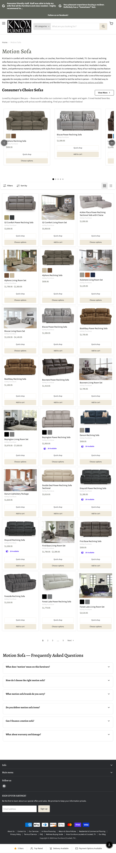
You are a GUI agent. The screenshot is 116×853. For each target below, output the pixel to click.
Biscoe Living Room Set (14, 331)
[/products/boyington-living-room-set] (20, 420)
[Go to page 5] (63, 179)
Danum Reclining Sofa (89, 435)
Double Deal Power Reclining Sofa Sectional (57, 487)
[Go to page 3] (58, 179)
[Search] (103, 26)
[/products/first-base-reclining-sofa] (95, 530)
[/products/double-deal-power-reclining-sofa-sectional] (58, 476)
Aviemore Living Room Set (91, 279)
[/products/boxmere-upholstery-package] (95, 369)
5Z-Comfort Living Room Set (54, 222)
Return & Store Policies (67, 831)
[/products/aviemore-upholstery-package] (95, 260)
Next (69, 640)
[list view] (111, 186)
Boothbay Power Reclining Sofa (94, 328)
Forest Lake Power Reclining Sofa (56, 601)
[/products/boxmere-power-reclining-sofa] (58, 367)
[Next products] (112, 143)
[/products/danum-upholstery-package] (20, 480)
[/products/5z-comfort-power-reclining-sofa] (20, 204)
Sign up (44, 808)
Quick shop (27, 154)
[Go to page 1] (53, 179)
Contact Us (22, 831)
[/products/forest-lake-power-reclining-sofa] (58, 583)
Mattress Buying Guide (54, 834)
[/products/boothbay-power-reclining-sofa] (95, 317)
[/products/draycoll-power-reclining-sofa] (95, 477)
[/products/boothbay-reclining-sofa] (20, 367)
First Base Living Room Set (53, 545)
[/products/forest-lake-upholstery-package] (95, 585)
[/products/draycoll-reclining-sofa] (20, 529)
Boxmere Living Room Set (91, 382)
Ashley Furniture (12, 144)
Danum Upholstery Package (16, 493)
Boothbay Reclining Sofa (15, 379)
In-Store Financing (49, 831)
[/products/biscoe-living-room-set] (20, 318)
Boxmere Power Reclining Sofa (55, 379)
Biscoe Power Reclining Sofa (69, 134)
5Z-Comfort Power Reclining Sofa (18, 222)
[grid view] (104, 186)
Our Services (33, 831)
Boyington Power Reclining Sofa (56, 437)
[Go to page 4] (60, 179)
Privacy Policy (15, 834)
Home (4, 42)
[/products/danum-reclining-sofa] (95, 418)
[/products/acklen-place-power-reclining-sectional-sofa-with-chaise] (95, 202)
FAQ (41, 834)
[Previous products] (4, 143)
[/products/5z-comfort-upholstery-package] (58, 207)
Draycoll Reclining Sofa (14, 540)
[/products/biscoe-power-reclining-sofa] (77, 121)
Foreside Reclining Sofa (14, 596)
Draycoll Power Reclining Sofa (93, 488)
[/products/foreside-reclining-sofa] (20, 583)
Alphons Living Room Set (15, 280)
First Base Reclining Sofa (90, 541)
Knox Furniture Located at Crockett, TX (81, 834)
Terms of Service (30, 834)
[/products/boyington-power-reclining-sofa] (58, 419)
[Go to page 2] (55, 179)
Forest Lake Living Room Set (92, 606)
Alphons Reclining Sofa (16, 141)
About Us (11, 831)
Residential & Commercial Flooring (92, 831)
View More (103, 92)
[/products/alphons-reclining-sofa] (26, 121)
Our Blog (102, 834)
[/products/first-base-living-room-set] (58, 532)
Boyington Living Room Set (16, 439)
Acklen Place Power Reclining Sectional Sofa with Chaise (93, 214)
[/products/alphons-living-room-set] (20, 260)
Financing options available (90, 82)
